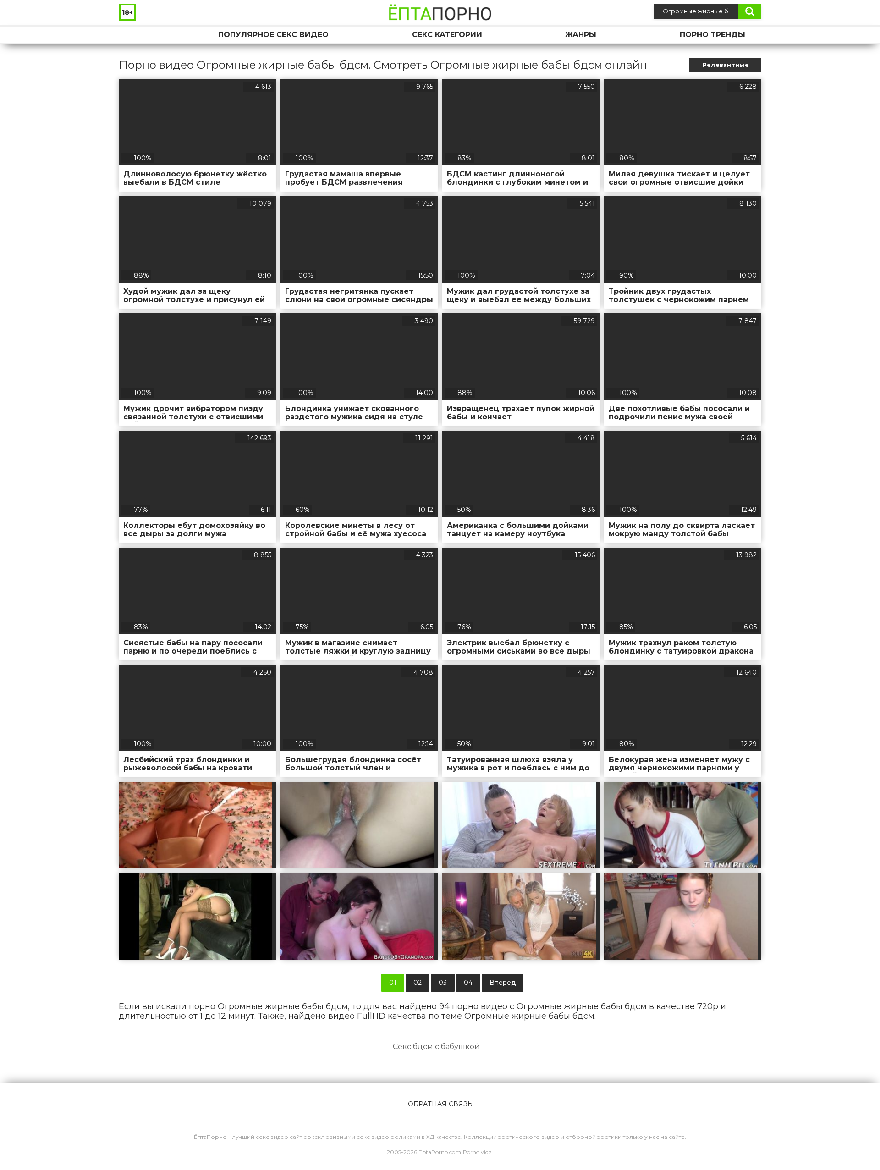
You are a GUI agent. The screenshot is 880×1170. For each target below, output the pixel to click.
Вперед (503, 982)
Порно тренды (712, 34)
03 (443, 982)
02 (417, 982)
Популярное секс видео (273, 34)
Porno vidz (477, 1151)
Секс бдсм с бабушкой (436, 1046)
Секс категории (447, 34)
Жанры (580, 34)
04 (468, 982)
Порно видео (135, 35)
